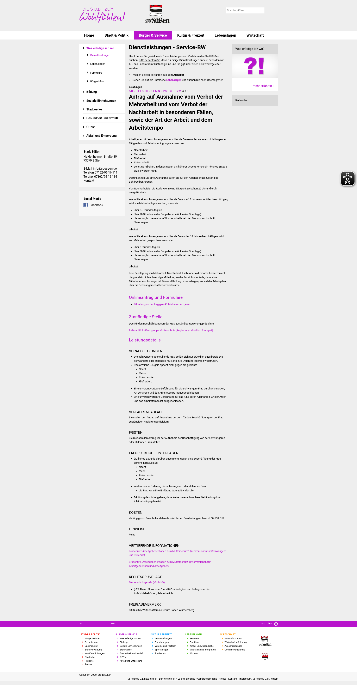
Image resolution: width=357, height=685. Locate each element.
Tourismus (160, 653)
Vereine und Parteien (165, 646)
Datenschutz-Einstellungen (142, 678)
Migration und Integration (203, 649)
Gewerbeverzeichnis (235, 649)
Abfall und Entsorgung (101, 136)
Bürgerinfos (97, 81)
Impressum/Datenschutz (253, 678)
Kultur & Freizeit (190, 35)
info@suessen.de (105, 168)
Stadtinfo (89, 657)
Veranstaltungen (163, 638)
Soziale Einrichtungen (101, 101)
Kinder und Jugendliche (202, 646)
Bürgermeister (92, 638)
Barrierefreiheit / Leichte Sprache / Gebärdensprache (188, 678)
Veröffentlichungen (95, 653)
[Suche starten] (272, 10)
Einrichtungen (162, 642)
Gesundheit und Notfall (102, 118)
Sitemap (273, 678)
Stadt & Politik (117, 35)
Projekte (89, 661)
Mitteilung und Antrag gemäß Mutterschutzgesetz (163, 304)
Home (89, 35)
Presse (88, 664)
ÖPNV (90, 127)
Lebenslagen (225, 35)
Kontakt (88, 180)
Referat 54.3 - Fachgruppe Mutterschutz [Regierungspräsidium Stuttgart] (171, 330)
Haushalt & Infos (233, 638)
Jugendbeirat (91, 646)
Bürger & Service (153, 35)
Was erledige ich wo (100, 48)
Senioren (194, 638)
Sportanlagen (161, 649)
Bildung (91, 92)
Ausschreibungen (233, 646)
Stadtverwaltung (93, 649)
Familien (194, 642)
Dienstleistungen (100, 55)
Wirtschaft (255, 35)
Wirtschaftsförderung (236, 642)
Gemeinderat (91, 642)
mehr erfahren (262, 86)
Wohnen (194, 653)
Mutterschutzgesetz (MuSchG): (147, 582)
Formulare (96, 72)
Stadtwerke (94, 109)
